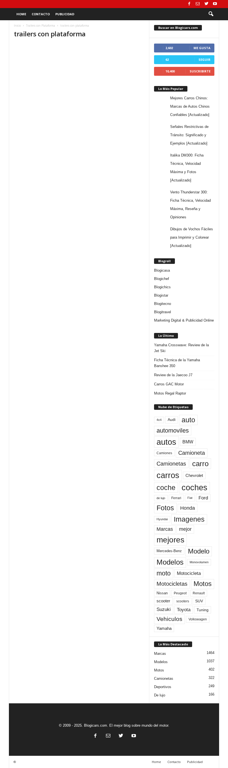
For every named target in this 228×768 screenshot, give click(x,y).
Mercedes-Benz (169, 551)
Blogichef (161, 279)
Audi (171, 420)
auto (188, 420)
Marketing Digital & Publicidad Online (184, 320)
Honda (187, 508)
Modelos (170, 562)
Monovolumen (199, 562)
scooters (182, 601)
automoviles (173, 430)
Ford (203, 498)
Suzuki (164, 609)
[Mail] (197, 4)
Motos (203, 583)
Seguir (204, 59)
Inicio (17, 25)
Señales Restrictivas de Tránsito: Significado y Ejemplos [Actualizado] (189, 135)
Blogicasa (162, 270)
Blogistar (161, 295)
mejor (185, 529)
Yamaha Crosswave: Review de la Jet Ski (181, 348)
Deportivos (162, 687)
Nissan (162, 593)
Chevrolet (194, 475)
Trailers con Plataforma (40, 25)
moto (164, 573)
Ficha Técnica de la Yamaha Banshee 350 (177, 363)
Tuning (203, 610)
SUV (199, 601)
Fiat (189, 497)
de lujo (161, 498)
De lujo (159, 695)
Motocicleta (189, 573)
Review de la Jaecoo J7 (173, 375)
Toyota (183, 609)
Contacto (41, 14)
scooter (163, 601)
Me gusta (202, 48)
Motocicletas (172, 584)
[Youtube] (215, 4)
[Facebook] (189, 4)
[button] (211, 14)
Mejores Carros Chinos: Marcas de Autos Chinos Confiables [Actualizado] (190, 106)
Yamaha (164, 628)
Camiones (164, 453)
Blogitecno (162, 304)
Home (21, 14)
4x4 (159, 419)
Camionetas (171, 464)
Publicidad (64, 14)
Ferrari (176, 498)
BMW (187, 441)
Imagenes (189, 519)
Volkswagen (198, 619)
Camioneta (191, 453)
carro (200, 463)
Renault (199, 593)
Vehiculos (169, 619)
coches (194, 487)
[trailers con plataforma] (79, 62)
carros (168, 475)
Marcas (165, 529)
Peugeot (180, 593)
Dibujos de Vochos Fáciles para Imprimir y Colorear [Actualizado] (191, 237)
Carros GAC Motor (169, 384)
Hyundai (162, 519)
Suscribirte (200, 71)
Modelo (198, 551)
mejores (170, 539)
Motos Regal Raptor (170, 393)
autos (166, 441)
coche (166, 487)
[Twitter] (206, 4)
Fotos (165, 508)
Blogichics (162, 287)
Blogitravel (162, 312)
